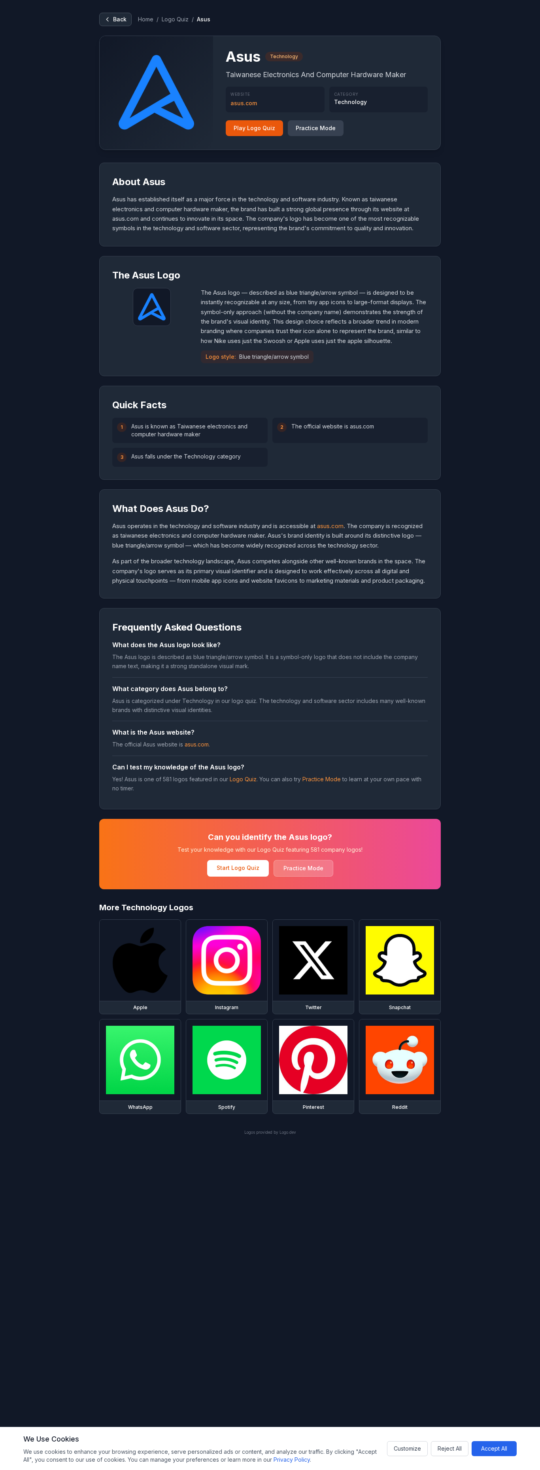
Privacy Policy (292, 1459)
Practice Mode (316, 128)
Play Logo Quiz (254, 128)
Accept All (494, 1448)
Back (120, 19)
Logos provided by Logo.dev (270, 1132)
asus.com (243, 103)
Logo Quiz (175, 19)
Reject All (450, 1448)
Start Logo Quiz (238, 867)
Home (145, 19)
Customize (407, 1448)
